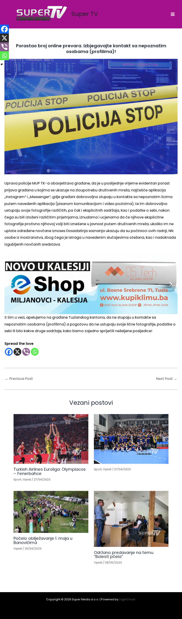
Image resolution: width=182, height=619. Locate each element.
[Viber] (26, 352)
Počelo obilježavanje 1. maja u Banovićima (43, 540)
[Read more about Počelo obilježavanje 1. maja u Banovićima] (51, 512)
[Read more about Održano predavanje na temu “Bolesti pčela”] (131, 519)
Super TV (84, 14)
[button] (91, 284)
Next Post (166, 379)
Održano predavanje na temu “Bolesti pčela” (123, 554)
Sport (17, 479)
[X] (17, 352)
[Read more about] (131, 439)
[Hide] (2, 64)
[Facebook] (9, 352)
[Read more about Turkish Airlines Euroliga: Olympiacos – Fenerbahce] (51, 439)
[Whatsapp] (35, 352)
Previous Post (19, 379)
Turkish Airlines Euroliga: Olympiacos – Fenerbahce (50, 471)
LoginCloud (127, 599)
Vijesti (27, 479)
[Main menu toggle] (173, 14)
